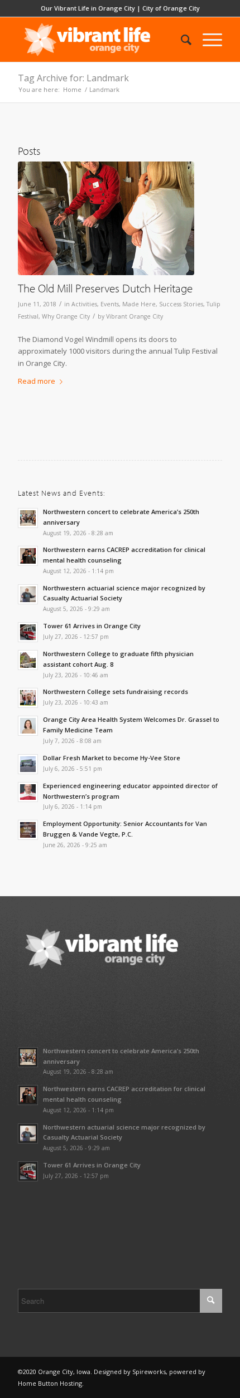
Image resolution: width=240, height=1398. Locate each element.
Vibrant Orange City (134, 316)
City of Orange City (171, 8)
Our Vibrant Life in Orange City (88, 8)
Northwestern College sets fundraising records (115, 691)
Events (109, 304)
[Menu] (206, 39)
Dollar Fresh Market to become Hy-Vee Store (111, 758)
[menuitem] (180, 39)
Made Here (139, 304)
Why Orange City (66, 316)
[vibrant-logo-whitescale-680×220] (99, 39)
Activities (84, 304)
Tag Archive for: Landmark (73, 78)
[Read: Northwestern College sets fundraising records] (28, 698)
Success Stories (181, 304)
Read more (36, 381)
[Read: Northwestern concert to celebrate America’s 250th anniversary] (28, 518)
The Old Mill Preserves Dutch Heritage (105, 288)
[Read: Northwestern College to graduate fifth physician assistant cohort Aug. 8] (28, 660)
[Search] (180, 39)
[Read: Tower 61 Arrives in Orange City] (28, 632)
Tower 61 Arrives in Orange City (92, 626)
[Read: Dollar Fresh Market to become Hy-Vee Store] (28, 764)
